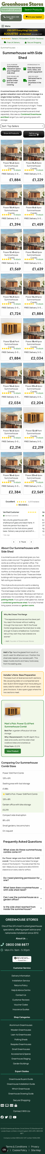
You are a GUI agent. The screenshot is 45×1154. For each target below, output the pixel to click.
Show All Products (11, 133)
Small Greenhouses (21, 1049)
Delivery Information (21, 975)
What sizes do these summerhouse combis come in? (22, 850)
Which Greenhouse (21, 1088)
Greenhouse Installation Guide (21, 1084)
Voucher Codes (21, 1004)
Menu (7, 26)
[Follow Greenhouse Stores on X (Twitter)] (6, 1117)
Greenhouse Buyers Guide (21, 1079)
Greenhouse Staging (21, 1058)
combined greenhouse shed (15, 602)
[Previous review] (14, 542)
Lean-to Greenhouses (21, 1034)
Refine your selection (33, 134)
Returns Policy (21, 985)
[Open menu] (3, 26)
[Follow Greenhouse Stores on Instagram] (10, 1117)
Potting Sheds (20, 1039)
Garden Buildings (21, 1063)
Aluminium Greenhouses (21, 1025)
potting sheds (7, 599)
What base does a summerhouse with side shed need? (21, 888)
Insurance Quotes (21, 1009)
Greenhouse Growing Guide (21, 1093)
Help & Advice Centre (20, 990)
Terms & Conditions (16, 1146)
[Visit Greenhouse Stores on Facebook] (2, 1117)
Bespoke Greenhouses (21, 1044)
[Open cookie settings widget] (4, 1150)
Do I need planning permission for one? (21, 879)
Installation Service (21, 980)
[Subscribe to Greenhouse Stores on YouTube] (14, 1117)
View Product (12, 751)
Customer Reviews (20, 999)
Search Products (33, 9)
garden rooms (28, 605)
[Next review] (31, 542)
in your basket (35, 17)
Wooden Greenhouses (21, 1029)
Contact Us (21, 995)
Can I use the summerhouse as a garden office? (20, 898)
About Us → (22, 938)
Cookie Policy (19, 1150)
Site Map (36, 1150)
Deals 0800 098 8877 (12, 18)
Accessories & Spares (21, 1054)
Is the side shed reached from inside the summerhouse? (19, 908)
